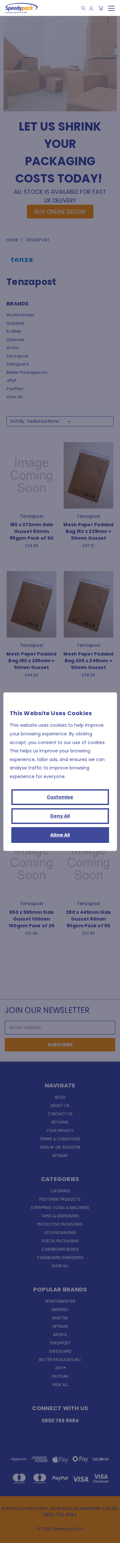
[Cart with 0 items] (101, 8)
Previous (9, 1536)
